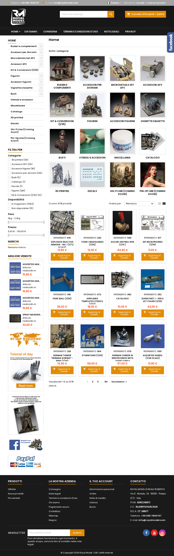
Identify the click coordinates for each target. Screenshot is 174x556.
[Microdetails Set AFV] (122, 68)
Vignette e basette (21, 87)
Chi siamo (30, 31)
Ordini (93, 493)
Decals (15, 123)
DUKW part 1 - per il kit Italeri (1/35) (153, 300)
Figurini (15, 76)
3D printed (17, 117)
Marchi (13, 241)
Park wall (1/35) (62, 298)
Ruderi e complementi (24, 46)
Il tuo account (101, 481)
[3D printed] (62, 174)
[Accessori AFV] (152, 68)
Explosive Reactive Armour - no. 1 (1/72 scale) (62, 244)
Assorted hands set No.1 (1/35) (32, 264)
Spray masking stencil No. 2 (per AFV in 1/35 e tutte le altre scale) (32, 315)
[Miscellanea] (122, 141)
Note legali (111, 31)
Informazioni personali (102, 489)
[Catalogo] (152, 141)
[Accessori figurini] (122, 105)
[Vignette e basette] (152, 105)
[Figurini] (92, 105)
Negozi (53, 520)
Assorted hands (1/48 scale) (152, 357)
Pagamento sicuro (59, 506)
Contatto (138, 481)
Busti (13, 93)
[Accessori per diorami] (92, 68)
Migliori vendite (19, 256)
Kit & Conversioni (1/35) (24, 70)
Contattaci (54, 511)
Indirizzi (94, 502)
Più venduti (14, 498)
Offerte (12, 489)
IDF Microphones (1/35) (153, 243)
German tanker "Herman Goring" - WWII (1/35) (62, 358)
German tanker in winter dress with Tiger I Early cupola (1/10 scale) (122, 359)
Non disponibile (22, 208)
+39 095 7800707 (30, 2)
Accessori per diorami (24, 52)
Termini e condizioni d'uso (80, 31)
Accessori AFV (19, 64)
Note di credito (98, 498)
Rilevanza (140, 204)
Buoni (93, 506)
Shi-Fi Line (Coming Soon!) (22, 131)
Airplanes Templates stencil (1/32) (92, 301)
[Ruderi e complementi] (62, 68)
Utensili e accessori (22, 99)
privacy (130, 31)
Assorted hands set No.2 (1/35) (32, 281)
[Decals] (92, 174)
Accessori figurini (21, 81)
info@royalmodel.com (66, 2)
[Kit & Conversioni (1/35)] (62, 105)
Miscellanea (18, 105)
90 (106, 381)
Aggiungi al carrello (61, 256)
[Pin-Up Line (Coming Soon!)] (152, 174)
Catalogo (16, 111)
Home (14, 31)
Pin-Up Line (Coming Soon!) (23, 139)
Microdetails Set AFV (23, 58)
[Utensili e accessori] (92, 141)
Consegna (50, 31)
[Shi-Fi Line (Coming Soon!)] (122, 174)
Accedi (140, 2)
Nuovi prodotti (15, 493)
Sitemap (53, 515)
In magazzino (23, 203)
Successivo (119, 381)
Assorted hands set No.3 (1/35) (32, 298)
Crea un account (156, 2)
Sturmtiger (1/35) (92, 355)
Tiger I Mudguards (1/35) (92, 243)
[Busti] (62, 141)
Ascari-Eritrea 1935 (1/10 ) (122, 243)
